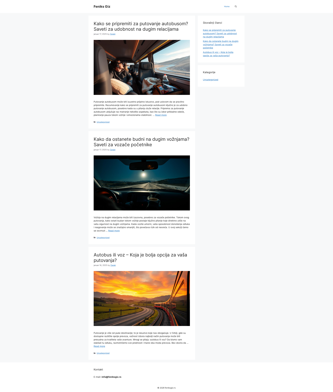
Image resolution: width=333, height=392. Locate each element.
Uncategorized (103, 122)
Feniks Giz (102, 6)
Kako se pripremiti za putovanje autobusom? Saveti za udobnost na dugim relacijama (141, 26)
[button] (235, 6)
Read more (161, 115)
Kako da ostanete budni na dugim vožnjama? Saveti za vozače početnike (141, 141)
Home (227, 6)
